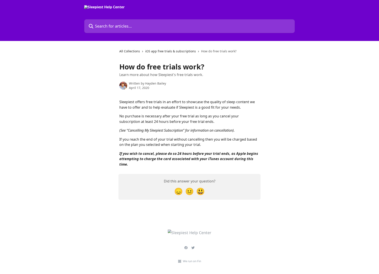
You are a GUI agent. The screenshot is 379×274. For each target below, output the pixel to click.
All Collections (129, 51)
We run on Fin (192, 261)
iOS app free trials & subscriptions (170, 51)
